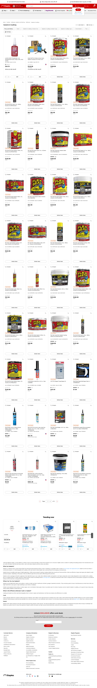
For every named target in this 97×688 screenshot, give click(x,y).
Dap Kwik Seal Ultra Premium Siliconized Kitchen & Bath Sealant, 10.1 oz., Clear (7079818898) (14, 475)
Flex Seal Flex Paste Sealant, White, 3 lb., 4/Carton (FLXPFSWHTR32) (14, 151)
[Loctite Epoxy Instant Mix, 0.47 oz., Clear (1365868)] (37, 370)
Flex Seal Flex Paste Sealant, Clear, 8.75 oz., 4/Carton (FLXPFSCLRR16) (36, 243)
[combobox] (49, 6)
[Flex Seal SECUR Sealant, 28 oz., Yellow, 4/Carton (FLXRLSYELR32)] (82, 47)
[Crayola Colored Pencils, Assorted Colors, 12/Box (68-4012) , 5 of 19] (85, 528)
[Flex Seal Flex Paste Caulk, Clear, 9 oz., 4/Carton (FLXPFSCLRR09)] (14, 278)
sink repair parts (46, 577)
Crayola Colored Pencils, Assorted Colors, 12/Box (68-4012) (84, 535)
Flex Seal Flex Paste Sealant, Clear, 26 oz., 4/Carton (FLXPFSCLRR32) (59, 197)
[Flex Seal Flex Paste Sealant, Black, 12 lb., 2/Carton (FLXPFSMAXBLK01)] (82, 278)
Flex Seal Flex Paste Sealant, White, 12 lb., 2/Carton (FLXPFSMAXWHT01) (59, 59)
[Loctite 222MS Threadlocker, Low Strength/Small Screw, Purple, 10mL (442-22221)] (14, 47)
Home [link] (4, 22)
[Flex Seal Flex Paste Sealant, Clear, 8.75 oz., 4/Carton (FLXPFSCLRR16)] (37, 231)
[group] (12, 535)
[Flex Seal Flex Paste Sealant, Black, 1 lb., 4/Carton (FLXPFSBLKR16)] (14, 185)
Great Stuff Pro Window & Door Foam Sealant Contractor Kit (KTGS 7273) (36, 59)
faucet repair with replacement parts (71, 568)
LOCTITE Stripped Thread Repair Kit (58, 381)
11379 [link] (46, 538)
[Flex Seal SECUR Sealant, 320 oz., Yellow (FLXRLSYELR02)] (59, 278)
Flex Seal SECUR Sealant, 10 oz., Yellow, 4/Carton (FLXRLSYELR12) (81, 197)
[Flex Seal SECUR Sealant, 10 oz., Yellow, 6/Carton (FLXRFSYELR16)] (59, 231)
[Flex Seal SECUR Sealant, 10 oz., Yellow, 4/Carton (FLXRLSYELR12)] (82, 185)
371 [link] (55, 433)
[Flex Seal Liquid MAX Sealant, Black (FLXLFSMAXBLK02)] (59, 139)
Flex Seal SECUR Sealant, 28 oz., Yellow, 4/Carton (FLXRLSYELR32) (82, 59)
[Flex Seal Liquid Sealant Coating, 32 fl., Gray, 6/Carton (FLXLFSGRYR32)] (14, 231)
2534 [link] (64, 538)
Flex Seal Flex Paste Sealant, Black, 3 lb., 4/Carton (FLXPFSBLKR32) (14, 382)
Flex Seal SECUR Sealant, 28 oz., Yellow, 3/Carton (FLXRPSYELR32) (13, 336)
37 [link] (55, 479)
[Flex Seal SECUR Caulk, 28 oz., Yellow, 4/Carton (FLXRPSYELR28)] (82, 324)
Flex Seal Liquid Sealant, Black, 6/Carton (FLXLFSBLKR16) (36, 197)
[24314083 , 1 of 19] (12, 528)
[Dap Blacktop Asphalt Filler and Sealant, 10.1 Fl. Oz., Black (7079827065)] (82, 416)
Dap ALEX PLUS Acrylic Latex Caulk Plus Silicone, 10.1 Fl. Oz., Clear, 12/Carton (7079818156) (36, 429)
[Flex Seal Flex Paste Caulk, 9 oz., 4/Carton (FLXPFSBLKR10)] (37, 139)
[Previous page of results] (40, 501)
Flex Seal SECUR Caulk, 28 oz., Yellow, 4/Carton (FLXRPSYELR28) (81, 336)
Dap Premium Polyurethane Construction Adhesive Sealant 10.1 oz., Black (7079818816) (82, 475)
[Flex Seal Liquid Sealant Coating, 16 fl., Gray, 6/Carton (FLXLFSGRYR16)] (82, 93)
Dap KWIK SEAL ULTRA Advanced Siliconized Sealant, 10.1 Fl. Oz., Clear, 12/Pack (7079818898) (36, 475)
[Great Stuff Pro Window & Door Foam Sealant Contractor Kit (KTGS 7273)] (37, 47)
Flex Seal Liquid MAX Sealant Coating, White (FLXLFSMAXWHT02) (58, 336)
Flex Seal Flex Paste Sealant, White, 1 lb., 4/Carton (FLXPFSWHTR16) (36, 336)
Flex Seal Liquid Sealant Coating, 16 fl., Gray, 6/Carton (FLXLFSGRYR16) (81, 105)
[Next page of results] (57, 501)
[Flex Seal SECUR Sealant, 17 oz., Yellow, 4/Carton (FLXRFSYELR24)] (59, 93)
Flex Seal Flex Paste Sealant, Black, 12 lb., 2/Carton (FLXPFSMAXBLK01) (82, 289)
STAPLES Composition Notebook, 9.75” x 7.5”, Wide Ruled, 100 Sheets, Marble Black (66, 535)
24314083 (6, 534)
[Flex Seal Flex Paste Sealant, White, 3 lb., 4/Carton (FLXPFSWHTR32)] (14, 139)
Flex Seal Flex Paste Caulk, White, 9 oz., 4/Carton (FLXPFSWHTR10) (36, 289)
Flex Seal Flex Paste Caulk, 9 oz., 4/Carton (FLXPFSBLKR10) (37, 151)
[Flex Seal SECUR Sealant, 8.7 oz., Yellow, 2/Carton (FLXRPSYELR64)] (82, 139)
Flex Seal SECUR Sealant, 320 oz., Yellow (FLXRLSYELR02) (59, 289)
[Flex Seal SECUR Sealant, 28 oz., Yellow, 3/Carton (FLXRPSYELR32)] (14, 324)
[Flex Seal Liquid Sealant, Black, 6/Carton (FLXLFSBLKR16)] (37, 185)
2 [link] (32, 387)
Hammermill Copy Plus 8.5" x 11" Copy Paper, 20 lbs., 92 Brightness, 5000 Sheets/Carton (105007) (29, 535)
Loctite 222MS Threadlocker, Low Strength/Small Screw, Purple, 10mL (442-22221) (14, 60)
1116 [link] (82, 538)
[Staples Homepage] (6, 6)
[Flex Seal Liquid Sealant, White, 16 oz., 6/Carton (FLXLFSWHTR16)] (37, 93)
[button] (71, 6)
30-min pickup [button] (25, 545)
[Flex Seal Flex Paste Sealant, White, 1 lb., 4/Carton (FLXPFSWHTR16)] (37, 324)
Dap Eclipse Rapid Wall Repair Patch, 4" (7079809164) (81, 382)
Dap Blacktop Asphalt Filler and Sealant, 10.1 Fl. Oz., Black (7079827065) (82, 428)
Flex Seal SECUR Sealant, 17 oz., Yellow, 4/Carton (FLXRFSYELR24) (59, 105)
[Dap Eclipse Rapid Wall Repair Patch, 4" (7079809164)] (82, 370)
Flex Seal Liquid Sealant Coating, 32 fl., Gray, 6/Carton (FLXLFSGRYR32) (13, 243)
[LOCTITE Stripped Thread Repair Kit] (59, 370)
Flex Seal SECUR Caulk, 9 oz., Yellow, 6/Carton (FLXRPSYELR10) (13, 105)
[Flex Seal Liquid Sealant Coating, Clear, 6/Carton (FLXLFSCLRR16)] (82, 231)
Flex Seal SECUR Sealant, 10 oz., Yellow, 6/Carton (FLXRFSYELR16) (59, 243)
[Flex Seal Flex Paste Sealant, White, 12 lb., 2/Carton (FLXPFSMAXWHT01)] (59, 47)
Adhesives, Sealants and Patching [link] (18, 22)
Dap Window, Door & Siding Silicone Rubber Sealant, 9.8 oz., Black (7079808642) (13, 429)
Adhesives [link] (28, 22)
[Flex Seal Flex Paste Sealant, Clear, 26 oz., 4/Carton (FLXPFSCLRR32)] (59, 185)
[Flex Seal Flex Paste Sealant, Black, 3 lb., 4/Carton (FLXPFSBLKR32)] (14, 370)
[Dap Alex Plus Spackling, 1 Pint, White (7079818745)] (59, 462)
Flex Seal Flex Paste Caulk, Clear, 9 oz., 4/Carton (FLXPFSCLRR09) (13, 289)
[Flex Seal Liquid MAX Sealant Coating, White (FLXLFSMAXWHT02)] (59, 324)
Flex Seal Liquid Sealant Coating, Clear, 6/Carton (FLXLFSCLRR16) (81, 243)
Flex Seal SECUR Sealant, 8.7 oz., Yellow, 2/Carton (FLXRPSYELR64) (82, 151)
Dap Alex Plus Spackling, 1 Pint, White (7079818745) (58, 474)
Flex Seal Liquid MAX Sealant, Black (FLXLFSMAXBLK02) (58, 151)
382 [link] (55, 341)
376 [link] (55, 156)
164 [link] (10, 479)
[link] (16, 2)
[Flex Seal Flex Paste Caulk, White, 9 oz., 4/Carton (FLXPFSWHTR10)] (37, 278)
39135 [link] (28, 538)
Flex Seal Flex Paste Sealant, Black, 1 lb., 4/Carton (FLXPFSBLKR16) (14, 197)
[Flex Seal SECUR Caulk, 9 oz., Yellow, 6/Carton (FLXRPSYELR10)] (14, 93)
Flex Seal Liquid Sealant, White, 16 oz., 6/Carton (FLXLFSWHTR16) (36, 105)
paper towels (76, 599)
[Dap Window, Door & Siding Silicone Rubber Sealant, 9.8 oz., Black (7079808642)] (14, 416)
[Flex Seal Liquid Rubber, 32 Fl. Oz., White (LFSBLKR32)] (59, 416)
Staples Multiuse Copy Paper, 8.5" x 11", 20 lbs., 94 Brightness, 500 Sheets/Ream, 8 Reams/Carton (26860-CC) (48, 535)
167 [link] (78, 387)
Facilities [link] (8, 22)
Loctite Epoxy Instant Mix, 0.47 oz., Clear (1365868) (37, 382)
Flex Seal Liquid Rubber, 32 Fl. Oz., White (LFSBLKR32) (59, 428)
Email (37, 620)
